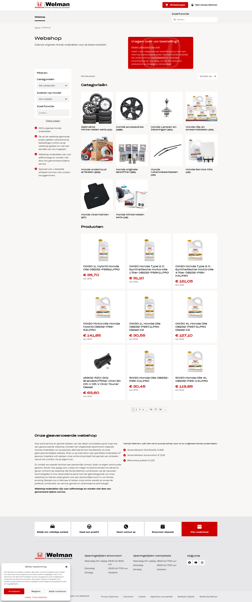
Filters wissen (53, 121)
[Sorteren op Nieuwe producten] (207, 76)
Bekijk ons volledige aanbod (52, 532)
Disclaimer (128, 596)
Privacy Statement (110, 596)
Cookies (28, 597)
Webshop (40, 17)
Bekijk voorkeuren (57, 591)
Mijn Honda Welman (206, 5)
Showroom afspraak (163, 532)
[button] (66, 566)
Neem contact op (126, 532)
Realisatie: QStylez (186, 596)
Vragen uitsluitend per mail (145, 47)
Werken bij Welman (208, 596)
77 (155, 409)
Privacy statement (39, 597)
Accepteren (14, 591)
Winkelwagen (177, 5)
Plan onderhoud (199, 532)
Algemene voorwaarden (161, 596)
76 (151, 409)
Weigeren (35, 591)
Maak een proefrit (89, 532)
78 (160, 409)
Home (37, 27)
